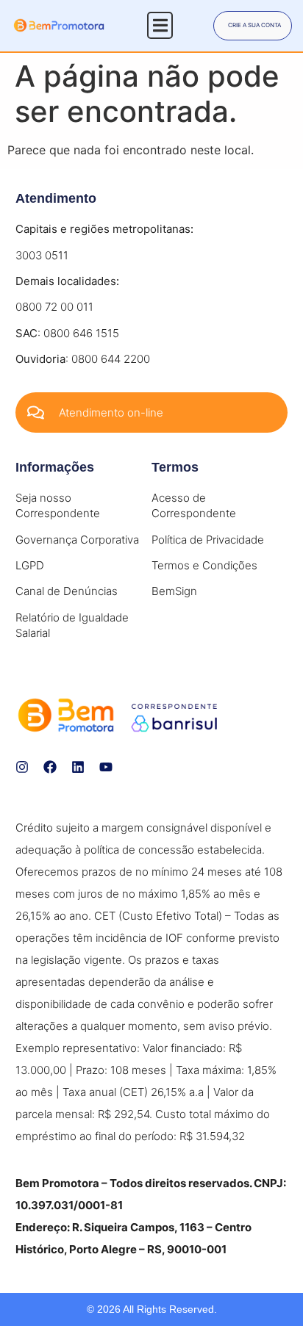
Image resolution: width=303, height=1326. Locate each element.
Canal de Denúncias (66, 591)
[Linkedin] (78, 767)
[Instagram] (22, 767)
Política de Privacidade (208, 540)
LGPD (29, 565)
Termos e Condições (204, 565)
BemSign (174, 591)
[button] (160, 25)
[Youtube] (106, 767)
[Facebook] (50, 767)
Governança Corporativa (77, 540)
